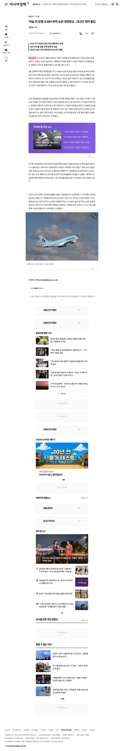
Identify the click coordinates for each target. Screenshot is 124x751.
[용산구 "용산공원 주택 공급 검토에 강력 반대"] (81, 598)
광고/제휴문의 (17, 730)
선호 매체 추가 (56, 33)
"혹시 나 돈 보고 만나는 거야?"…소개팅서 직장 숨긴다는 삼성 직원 (70, 691)
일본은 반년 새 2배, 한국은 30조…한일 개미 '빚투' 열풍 (70, 667)
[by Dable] (84, 620)
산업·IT (31, 17)
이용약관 (76, 730)
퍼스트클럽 (34, 730)
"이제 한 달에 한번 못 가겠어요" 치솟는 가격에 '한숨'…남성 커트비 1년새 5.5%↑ (68, 373)
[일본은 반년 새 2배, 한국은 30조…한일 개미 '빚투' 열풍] (43, 671)
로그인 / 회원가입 (101, 4)
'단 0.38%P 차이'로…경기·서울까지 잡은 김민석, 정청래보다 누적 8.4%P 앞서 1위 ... (77, 137)
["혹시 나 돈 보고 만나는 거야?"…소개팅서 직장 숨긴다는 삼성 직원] (43, 696)
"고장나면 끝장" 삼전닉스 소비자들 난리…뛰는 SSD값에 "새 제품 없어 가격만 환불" (77, 132)
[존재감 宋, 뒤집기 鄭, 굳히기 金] (43, 659)
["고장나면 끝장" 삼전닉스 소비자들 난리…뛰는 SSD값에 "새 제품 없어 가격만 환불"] (81, 609)
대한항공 (32, 58)
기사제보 (50, 730)
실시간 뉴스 (36, 4)
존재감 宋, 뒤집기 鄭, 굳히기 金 (65, 655)
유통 (37, 17)
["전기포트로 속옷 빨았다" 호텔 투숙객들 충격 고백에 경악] (42, 367)
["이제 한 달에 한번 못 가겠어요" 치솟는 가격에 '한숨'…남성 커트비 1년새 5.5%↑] (42, 378)
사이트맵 (92, 730)
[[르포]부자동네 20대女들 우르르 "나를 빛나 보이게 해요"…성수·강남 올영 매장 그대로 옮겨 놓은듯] (81, 574)
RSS (57, 730)
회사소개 (7, 730)
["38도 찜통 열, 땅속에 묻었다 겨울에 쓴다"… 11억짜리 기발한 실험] (42, 355)
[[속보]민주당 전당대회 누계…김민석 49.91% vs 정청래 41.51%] (81, 586)
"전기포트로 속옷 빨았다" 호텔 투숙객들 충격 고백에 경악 (68, 362)
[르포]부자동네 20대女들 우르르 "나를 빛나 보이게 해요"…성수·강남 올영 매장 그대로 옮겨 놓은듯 (56, 571)
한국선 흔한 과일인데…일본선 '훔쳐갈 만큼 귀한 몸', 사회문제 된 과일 (67, 340)
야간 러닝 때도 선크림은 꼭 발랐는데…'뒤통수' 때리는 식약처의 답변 (77, 147)
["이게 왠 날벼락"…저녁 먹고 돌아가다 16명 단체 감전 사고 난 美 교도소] (42, 389)
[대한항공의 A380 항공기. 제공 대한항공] (62, 236)
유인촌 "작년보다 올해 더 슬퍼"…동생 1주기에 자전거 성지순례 (77, 142)
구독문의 (43, 730)
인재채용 (26, 730)
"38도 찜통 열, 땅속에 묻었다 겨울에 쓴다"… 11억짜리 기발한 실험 (68, 351)
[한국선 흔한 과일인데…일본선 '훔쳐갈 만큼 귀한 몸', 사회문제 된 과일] (42, 344)
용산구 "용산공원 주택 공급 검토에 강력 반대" (56, 594)
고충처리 (84, 730)
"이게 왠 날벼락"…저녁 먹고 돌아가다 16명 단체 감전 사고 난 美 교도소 (69, 385)
